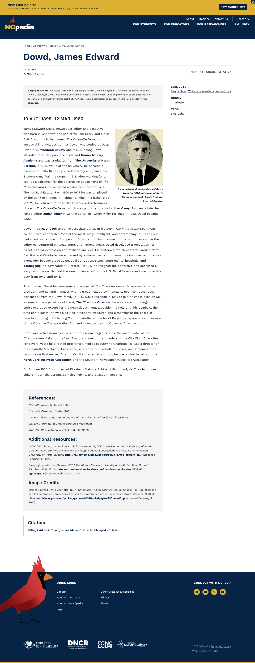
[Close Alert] (253, 1)
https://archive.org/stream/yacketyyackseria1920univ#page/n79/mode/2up (77, 498)
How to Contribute (68, 597)
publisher (33, 103)
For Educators (176, 24)
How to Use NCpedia (70, 603)
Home (26, 45)
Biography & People (44, 45)
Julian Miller (52, 213)
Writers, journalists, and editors (209, 91)
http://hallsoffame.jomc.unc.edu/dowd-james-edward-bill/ (103, 454)
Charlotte (177, 102)
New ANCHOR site (233, 7)
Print (199, 71)
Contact (61, 591)
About (190, 19)
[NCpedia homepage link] (19, 23)
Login (60, 609)
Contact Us (220, 19)
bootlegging (32, 266)
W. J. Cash (49, 228)
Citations (203, 19)
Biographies (179, 91)
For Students (144, 24)
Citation (225, 71)
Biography (177, 113)
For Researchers (211, 24)
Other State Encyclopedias (117, 591)
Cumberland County (50, 150)
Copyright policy (221, 646)
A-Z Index (242, 24)
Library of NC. (102, 530)
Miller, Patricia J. (37, 74)
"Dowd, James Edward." (65, 530)
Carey (125, 208)
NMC (215, 651)
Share (211, 71)
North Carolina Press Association (47, 359)
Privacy (105, 597)
